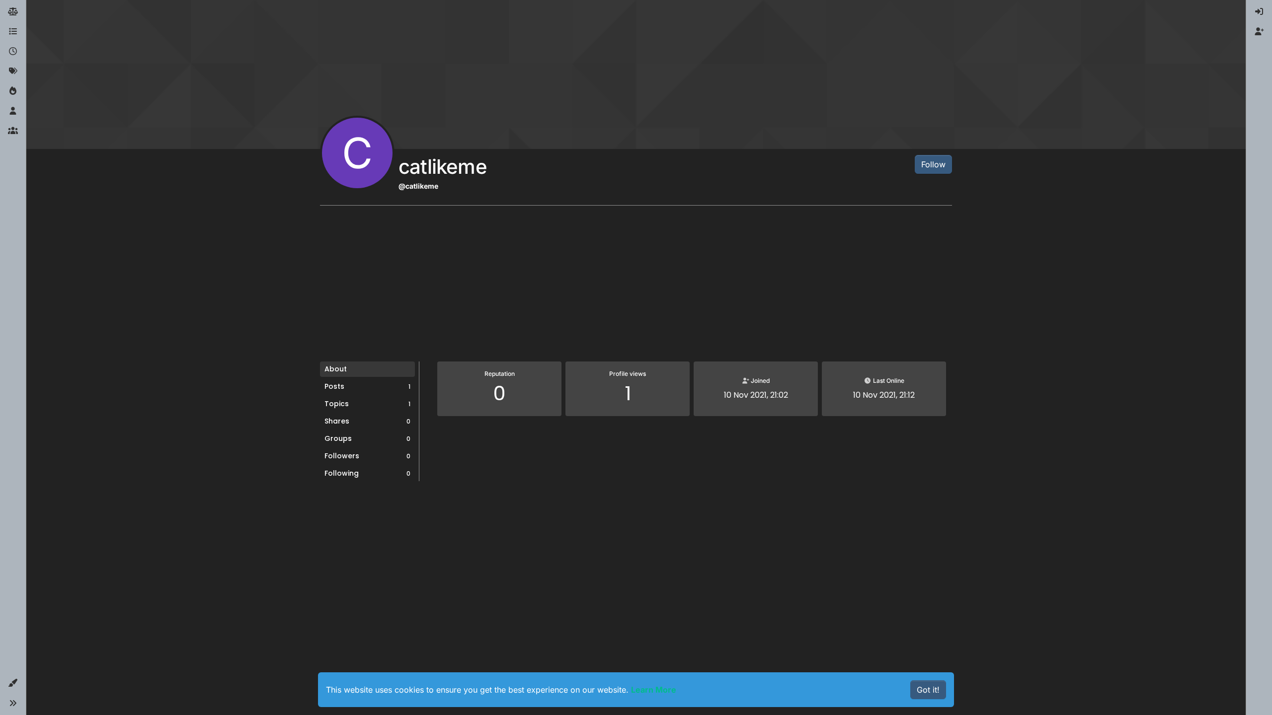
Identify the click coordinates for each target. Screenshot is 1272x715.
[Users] (13, 111)
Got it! (928, 690)
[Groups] (13, 131)
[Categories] (13, 32)
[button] (13, 683)
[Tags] (13, 71)
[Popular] (13, 91)
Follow (933, 164)
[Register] (1259, 32)
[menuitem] (1259, 12)
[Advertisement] (636, 287)
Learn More (653, 690)
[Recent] (13, 52)
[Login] (1259, 12)
